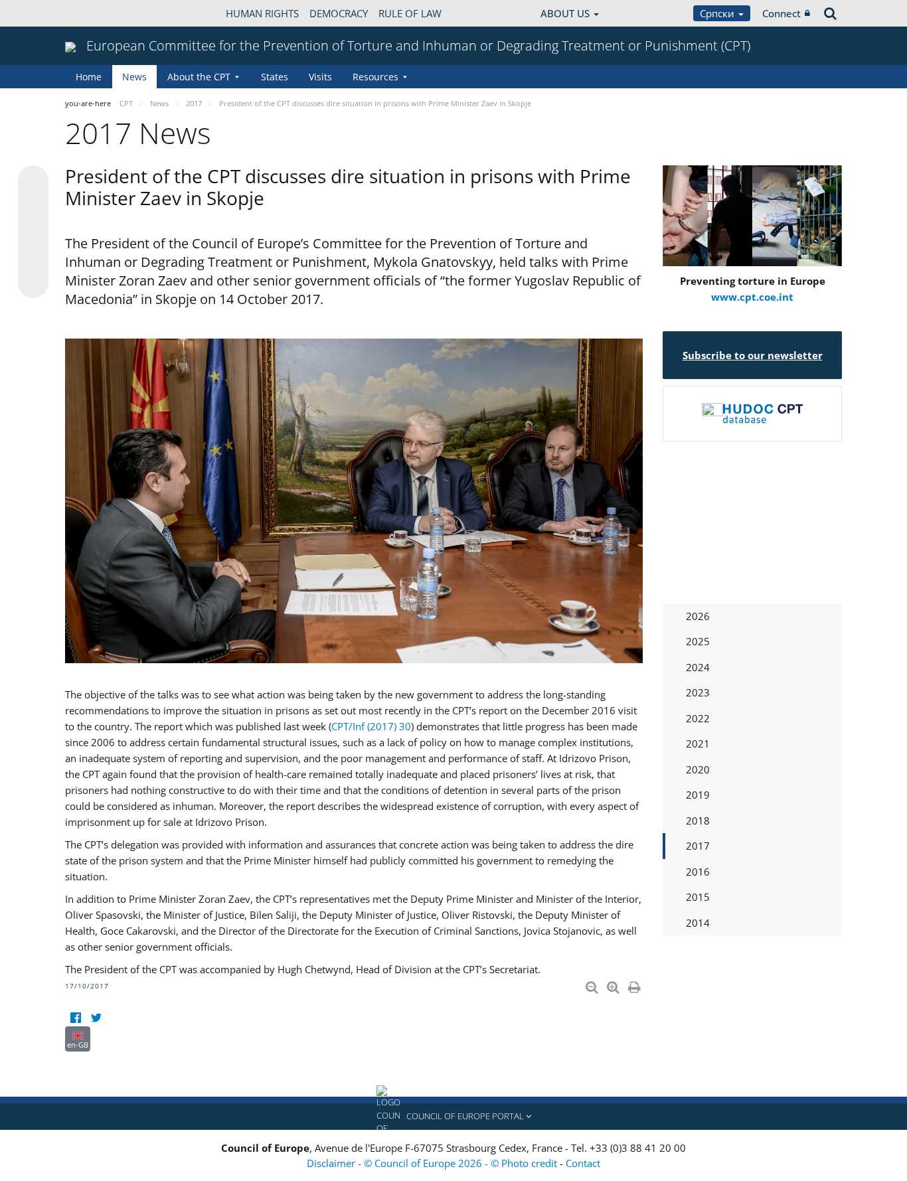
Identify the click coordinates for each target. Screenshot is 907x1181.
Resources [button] (375, 76)
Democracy (338, 13)
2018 (698, 820)
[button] (453, 1116)
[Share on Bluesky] (33, 182)
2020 (698, 769)
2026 (698, 616)
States (274, 76)
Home (89, 76)
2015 (698, 897)
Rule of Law (410, 13)
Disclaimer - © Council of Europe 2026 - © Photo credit (433, 1163)
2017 (698, 845)
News (134, 76)
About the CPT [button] (198, 76)
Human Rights (262, 13)
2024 (698, 667)
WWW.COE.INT (98, 13)
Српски (718, 13)
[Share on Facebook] (33, 232)
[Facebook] (75, 1018)
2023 (698, 692)
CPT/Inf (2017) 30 (371, 726)
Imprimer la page (635, 984)
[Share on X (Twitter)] (33, 207)
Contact (583, 1163)
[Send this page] (33, 283)
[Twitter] (96, 1018)
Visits (320, 76)
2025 (698, 641)
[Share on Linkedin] (33, 258)
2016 (698, 871)
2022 (698, 718)
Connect (781, 13)
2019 (698, 794)
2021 (698, 743)
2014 (698, 922)
